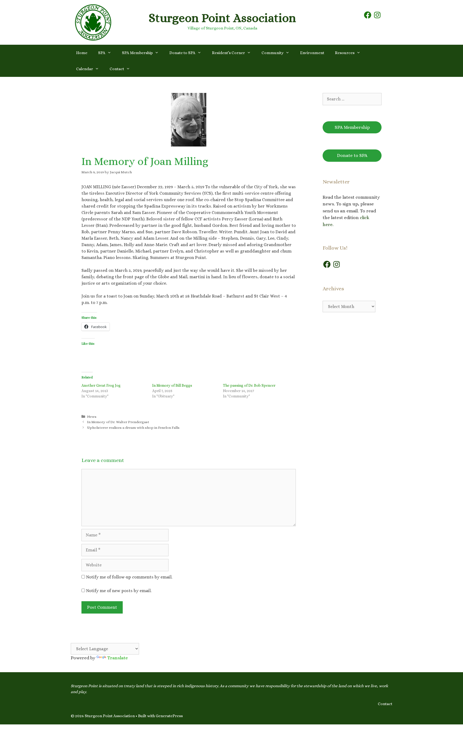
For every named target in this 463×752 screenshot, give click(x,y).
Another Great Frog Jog (101, 385)
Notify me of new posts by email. (118, 590)
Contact (117, 68)
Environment (312, 52)
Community (272, 52)
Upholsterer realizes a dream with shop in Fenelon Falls (133, 428)
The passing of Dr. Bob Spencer (249, 385)
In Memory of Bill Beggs (172, 385)
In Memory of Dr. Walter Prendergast (118, 422)
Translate (117, 657)
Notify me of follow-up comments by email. (129, 577)
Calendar (84, 68)
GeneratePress (169, 715)
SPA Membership (137, 52)
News (91, 417)
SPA (101, 52)
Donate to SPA (182, 52)
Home (81, 52)
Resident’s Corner (228, 52)
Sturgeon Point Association (222, 18)
